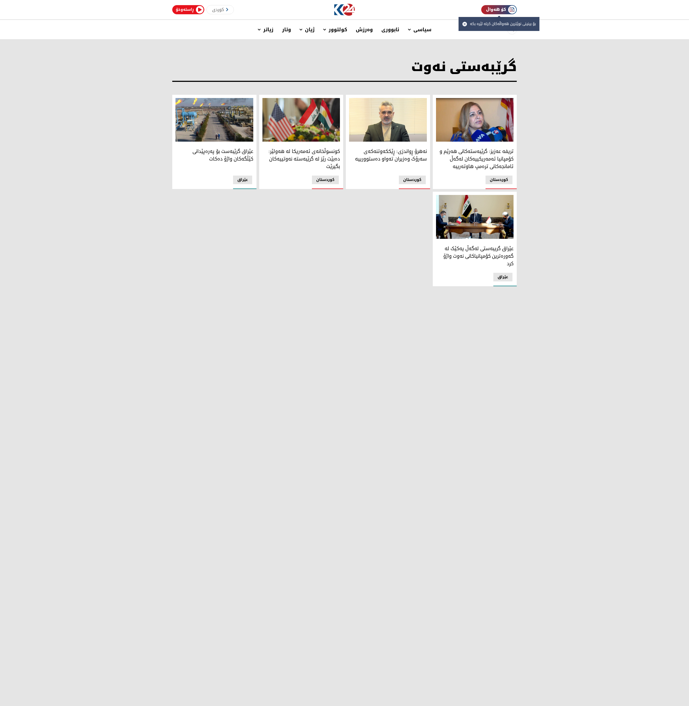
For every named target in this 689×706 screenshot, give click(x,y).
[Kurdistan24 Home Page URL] (344, 10)
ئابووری (390, 29)
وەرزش (364, 29)
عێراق (242, 180)
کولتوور (338, 30)
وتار (286, 29)
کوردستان (499, 180)
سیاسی (422, 30)
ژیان (310, 30)
